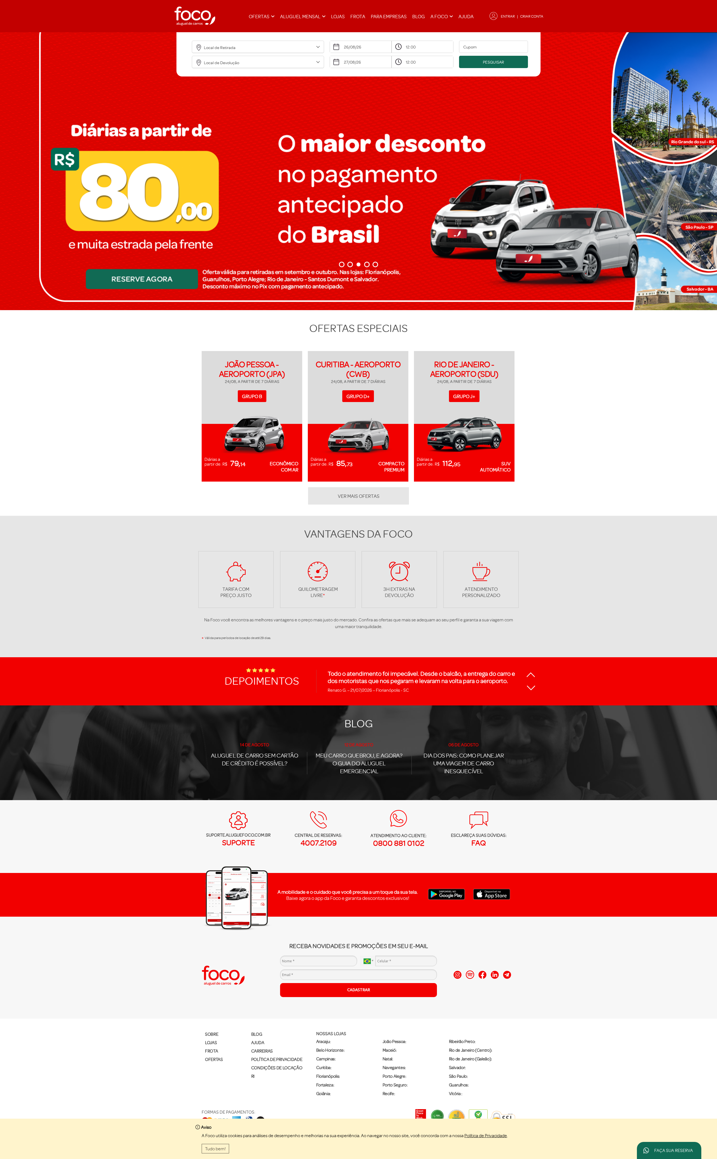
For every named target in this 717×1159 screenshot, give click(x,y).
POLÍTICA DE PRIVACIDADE (276, 1059)
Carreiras (262, 1051)
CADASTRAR (358, 989)
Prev (14, 143)
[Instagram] (457, 975)
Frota (357, 16)
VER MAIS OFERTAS (359, 496)
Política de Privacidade (485, 1135)
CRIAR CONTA (531, 16)
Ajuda (466, 16)
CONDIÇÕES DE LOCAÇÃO (276, 1067)
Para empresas (389, 16)
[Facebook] (482, 975)
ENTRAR (508, 16)
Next (703, 143)
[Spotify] (470, 974)
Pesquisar (493, 62)
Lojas (338, 16)
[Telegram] (507, 975)
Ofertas (214, 1059)
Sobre (211, 1034)
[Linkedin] (495, 975)
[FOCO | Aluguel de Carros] (195, 16)
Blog (418, 16)
